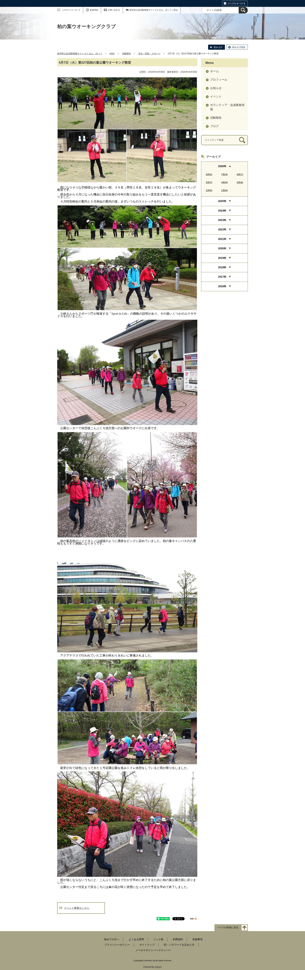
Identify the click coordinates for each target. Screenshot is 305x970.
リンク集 (158, 939)
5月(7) (209, 182)
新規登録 (94, 10)
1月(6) (224, 190)
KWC (112, 53)
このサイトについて (71, 10)
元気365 (158, 967)
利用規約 (178, 939)
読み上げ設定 (238, 47)
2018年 (222, 267)
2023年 (222, 220)
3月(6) (240, 182)
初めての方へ (111, 939)
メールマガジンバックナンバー (153, 950)
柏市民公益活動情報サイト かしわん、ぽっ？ (79, 53)
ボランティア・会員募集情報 (227, 107)
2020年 (222, 248)
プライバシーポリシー (117, 944)
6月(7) (240, 174)
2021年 (222, 239)
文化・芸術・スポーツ (149, 53)
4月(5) (224, 182)
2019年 (222, 258)
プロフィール (218, 79)
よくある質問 (136, 939)
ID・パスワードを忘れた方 (179, 944)
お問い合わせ (114, 10)
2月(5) (209, 190)
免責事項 (197, 939)
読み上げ (218, 47)
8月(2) (209, 174)
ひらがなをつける (236, 3)
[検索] (243, 10)
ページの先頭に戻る (227, 927)
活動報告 (126, 53)
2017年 (222, 276)
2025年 (222, 201)
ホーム (214, 71)
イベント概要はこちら (76, 908)
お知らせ (216, 88)
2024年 (222, 210)
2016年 (222, 286)
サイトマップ (147, 944)
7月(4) (224, 174)
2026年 (222, 166)
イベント (216, 96)
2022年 (222, 229)
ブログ (214, 126)
